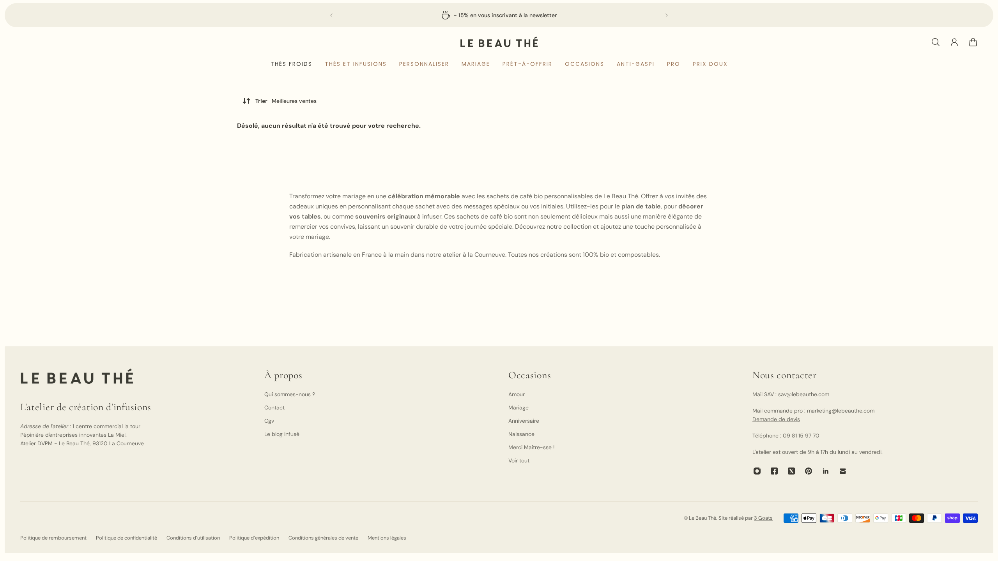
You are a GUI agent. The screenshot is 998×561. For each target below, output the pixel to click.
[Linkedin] (825, 471)
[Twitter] (791, 471)
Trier (286, 100)
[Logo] (499, 42)
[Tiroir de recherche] (935, 42)
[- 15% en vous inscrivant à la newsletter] (499, 15)
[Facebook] (774, 471)
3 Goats (763, 518)
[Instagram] (757, 471)
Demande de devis (776, 419)
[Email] (842, 471)
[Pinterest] (808, 471)
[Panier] (973, 42)
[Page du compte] (954, 42)
